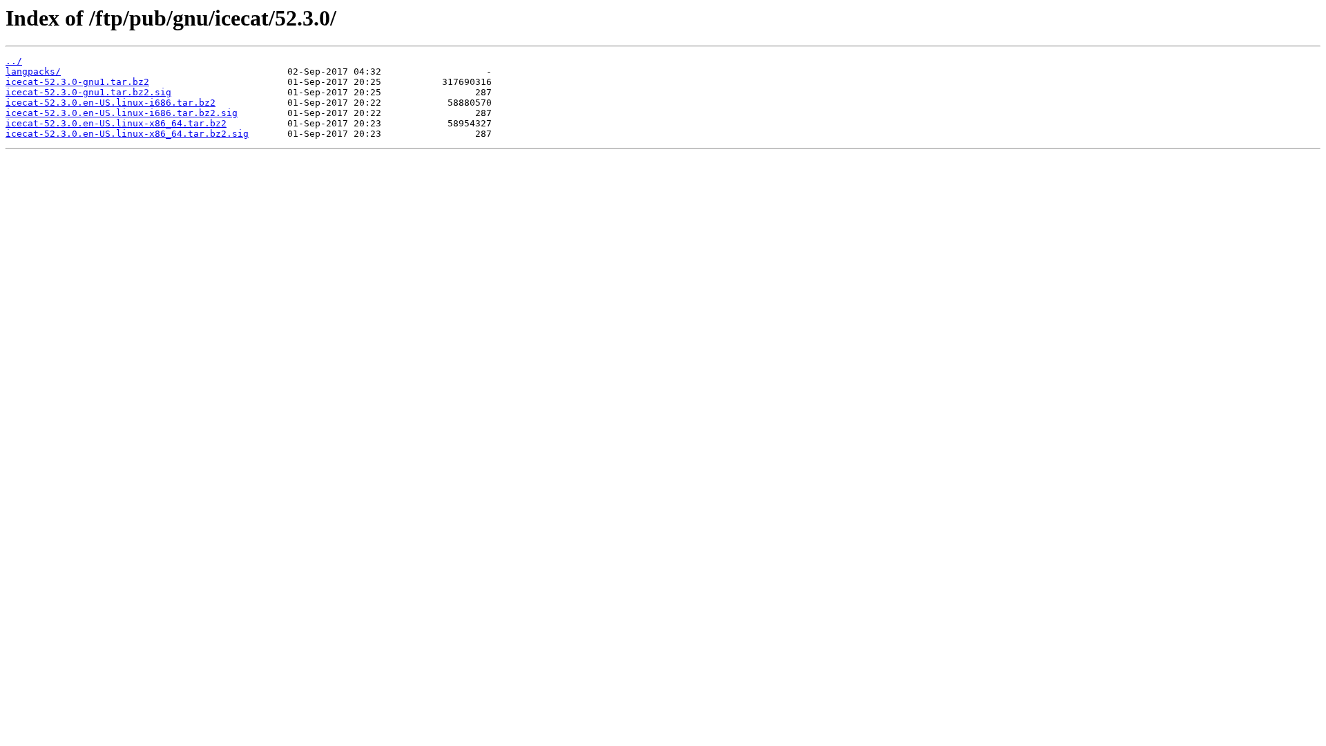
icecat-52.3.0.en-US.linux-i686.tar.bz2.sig (122, 113)
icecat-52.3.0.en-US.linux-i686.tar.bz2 (110, 102)
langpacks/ (33, 71)
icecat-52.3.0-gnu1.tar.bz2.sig (88, 92)
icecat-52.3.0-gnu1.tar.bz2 (77, 82)
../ (14, 61)
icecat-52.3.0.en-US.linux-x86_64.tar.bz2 (116, 123)
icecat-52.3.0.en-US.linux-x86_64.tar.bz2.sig (127, 133)
